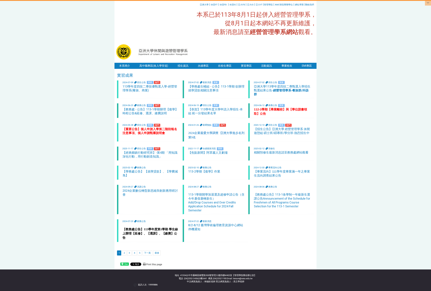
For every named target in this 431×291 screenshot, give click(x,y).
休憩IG (232, 4)
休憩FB (223, 4)
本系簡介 (124, 65)
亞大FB (241, 4)
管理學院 (268, 4)
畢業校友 (286, 65)
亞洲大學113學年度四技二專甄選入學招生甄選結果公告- (282, 90)
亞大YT (259, 4)
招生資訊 (183, 65)
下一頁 (147, 253)
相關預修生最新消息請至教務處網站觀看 (281, 152)
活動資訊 (266, 65)
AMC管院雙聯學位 (284, 4)
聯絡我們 (309, 4)
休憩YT (214, 4)
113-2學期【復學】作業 (204, 171)
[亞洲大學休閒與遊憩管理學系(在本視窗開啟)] (153, 51)
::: (198, 4)
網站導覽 (299, 4)
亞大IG (250, 4)
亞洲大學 (204, 4)
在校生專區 (224, 65)
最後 (157, 253)
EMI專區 (307, 65)
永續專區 (203, 65)
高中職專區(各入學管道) (153, 65)
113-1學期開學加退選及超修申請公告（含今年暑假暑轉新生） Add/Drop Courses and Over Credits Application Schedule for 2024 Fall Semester (216, 202)
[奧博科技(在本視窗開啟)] (136, 284)
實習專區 (246, 65)
